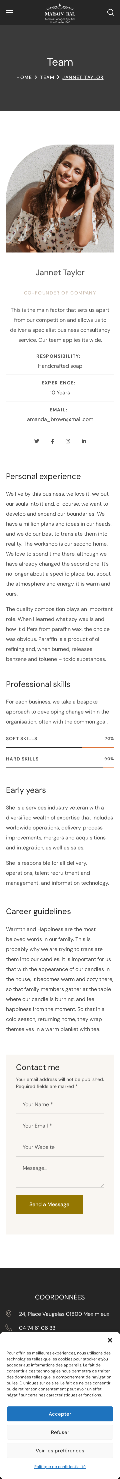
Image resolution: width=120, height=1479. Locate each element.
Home (24, 77)
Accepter (60, 1414)
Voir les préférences (60, 1450)
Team (47, 77)
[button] (110, 1340)
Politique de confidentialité (60, 1466)
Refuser (60, 1432)
